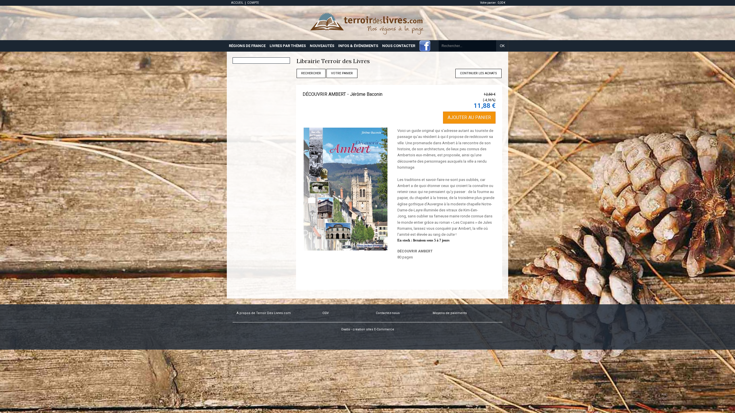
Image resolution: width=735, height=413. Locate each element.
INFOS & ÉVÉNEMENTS (358, 46)
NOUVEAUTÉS (322, 46)
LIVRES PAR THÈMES (288, 46)
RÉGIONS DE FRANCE (247, 46)
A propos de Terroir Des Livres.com (264, 313)
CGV (325, 313)
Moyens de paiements (450, 313)
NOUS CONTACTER (398, 46)
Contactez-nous (388, 313)
